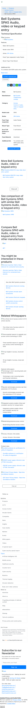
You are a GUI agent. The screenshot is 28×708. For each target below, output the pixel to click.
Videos (4, 543)
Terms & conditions (8, 617)
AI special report (7, 547)
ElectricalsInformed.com (9, 693)
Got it (2, 707)
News (4, 520)
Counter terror (6, 568)
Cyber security (6, 571)
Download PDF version (14, 148)
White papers (6, 539)
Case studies (6, 528)
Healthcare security (8, 564)
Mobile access (6, 560)
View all (14, 189)
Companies (5, 516)
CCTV (4, 505)
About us (5, 596)
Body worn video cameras (10, 587)
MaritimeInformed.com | (9, 691)
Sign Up (14, 667)
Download (14, 323)
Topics (3, 553)
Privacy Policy (17, 700)
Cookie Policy (11, 703)
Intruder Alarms (6, 512)
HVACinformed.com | (8, 689)
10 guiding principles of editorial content (11, 601)
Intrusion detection (7, 583)
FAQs (3, 606)
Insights (4, 524)
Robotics (5, 575)
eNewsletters (6, 609)
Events (4, 535)
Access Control (6, 509)
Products (5, 501)
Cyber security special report (11, 550)
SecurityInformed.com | (9, 685)
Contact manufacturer (9, 76)
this (6, 640)
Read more (4, 72)
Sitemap (4, 613)
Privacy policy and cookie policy (12, 621)
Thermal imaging (7, 579)
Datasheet (5, 79)
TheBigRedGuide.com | (8, 687)
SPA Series (10, 53)
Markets (4, 531)
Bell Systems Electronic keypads (15, 297)
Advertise (5, 592)
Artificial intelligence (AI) (9, 556)
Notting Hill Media (15, 678)
